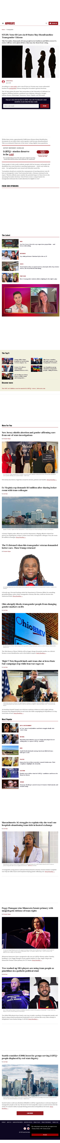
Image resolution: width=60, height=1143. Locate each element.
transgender (12, 88)
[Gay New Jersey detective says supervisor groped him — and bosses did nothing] (10, 243)
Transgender (9, 29)
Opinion (22, 782)
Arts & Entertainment (25, 725)
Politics (22, 759)
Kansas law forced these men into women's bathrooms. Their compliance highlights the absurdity (37, 763)
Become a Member (42, 152)
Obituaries (23, 253)
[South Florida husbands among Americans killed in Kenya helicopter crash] (10, 750)
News (21, 241)
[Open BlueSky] (28, 1128)
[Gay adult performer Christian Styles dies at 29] (10, 255)
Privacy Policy (36, 1128)
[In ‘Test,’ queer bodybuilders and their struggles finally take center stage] (10, 727)
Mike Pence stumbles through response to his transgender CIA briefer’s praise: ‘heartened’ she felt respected (50, 363)
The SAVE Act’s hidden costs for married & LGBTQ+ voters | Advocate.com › (24, 388)
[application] (30, 300)
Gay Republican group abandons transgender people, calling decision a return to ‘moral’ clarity (50, 369)
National (22, 737)
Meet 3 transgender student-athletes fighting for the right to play (38, 279)
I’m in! (44, 106)
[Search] (46, 23)
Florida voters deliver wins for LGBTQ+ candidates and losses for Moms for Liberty (39, 774)
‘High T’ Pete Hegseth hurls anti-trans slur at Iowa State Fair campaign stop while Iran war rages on (28, 662)
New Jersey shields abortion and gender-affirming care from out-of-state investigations (28, 434)
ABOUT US (9, 1122)
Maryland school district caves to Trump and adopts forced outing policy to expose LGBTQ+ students (37, 740)
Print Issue (23, 276)
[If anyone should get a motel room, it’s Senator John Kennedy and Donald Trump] (10, 784)
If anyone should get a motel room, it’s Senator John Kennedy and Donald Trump (39, 785)
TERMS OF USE (55, 1122)
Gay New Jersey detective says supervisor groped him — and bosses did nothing (37, 245)
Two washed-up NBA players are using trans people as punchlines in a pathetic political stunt (28, 969)
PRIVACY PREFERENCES (46, 1122)
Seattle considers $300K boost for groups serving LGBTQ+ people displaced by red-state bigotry (30, 1057)
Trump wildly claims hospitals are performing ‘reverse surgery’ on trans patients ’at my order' (21, 363)
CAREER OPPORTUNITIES (18, 1122)
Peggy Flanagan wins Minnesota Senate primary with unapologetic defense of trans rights (27, 909)
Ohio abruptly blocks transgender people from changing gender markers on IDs (29, 605)
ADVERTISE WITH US (28, 1122)
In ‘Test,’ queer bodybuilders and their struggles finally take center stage (37, 729)
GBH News (30, 865)
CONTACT (4, 1122)
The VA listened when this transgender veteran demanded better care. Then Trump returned (30, 546)
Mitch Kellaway (10, 80)
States (21, 264)
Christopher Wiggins (7, 438)
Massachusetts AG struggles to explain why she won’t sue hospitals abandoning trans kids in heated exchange (29, 824)
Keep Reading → (52, 480)
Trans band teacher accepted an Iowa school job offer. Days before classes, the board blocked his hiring (39, 267)
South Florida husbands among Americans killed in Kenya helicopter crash (36, 751)
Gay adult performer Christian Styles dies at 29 (33, 256)
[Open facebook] (25, 1128)
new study (14, 86)
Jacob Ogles (5, 493)
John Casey (5, 974)
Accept (45, 1134)
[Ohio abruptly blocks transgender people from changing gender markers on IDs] (30, 629)
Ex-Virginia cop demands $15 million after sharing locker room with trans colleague (29, 489)
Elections (22, 770)
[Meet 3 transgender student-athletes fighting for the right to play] (10, 277)
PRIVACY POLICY (37, 1122)
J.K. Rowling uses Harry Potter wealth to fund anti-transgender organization (21, 377)
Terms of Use (46, 1128)
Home (3, 29)
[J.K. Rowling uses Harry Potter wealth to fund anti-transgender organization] (7, 376)
